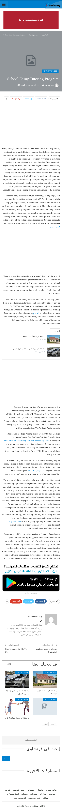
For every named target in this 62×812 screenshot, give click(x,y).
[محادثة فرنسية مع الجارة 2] (17, 706)
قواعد (7, 790)
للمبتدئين (30, 790)
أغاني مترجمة (20, 798)
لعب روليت (55, 227)
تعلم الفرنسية (18, 790)
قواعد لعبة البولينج (36, 471)
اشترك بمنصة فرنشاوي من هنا (31, 20)
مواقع (45, 798)
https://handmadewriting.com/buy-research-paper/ (26, 441)
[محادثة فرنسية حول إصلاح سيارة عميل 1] (53, 352)
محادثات (43, 794)
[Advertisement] (31, 124)
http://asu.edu (15, 521)
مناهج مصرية (51, 790)
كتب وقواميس (34, 798)
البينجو (36, 313)
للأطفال (40, 790)
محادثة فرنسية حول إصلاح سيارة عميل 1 (28, 349)
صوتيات (52, 794)
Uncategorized (50, 71)
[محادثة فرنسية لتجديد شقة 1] (53, 339)
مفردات (33, 794)
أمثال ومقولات (13, 794)
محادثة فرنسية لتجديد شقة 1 (33, 336)
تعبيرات (24, 794)
